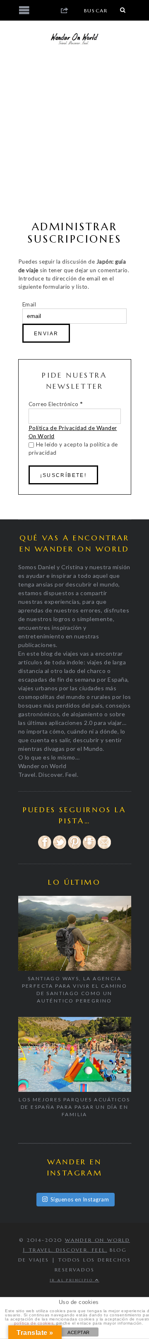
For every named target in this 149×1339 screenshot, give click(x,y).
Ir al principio (72, 1280)
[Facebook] (44, 847)
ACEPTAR (78, 1332)
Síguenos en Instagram (79, 1199)
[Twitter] (59, 847)
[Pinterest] (74, 847)
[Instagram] (89, 847)
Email (29, 304)
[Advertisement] (74, 134)
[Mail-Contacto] (104, 847)
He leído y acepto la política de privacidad (73, 448)
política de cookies (34, 1323)
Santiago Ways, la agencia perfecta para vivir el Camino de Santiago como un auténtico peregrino (74, 989)
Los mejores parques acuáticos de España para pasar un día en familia (74, 1106)
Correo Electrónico (56, 404)
